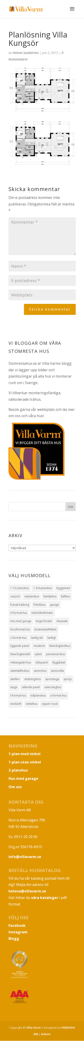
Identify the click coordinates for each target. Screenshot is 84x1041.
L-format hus (18, 638)
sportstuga (52, 679)
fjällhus (65, 596)
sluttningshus (32, 679)
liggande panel (19, 646)
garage (54, 605)
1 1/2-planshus (19, 588)
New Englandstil (20, 654)
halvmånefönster (42, 613)
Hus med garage (20, 621)
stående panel (31, 687)
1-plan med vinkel (25, 753)
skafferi (15, 679)
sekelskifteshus (19, 671)
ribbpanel (41, 662)
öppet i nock (50, 704)
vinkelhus (31, 704)
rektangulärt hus (20, 662)
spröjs (68, 679)
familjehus (49, 596)
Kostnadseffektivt (45, 629)
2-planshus (18, 770)
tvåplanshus (38, 695)
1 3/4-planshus (42, 588)
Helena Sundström (26, 53)
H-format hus (18, 613)
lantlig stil (37, 638)
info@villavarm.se (25, 856)
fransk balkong (19, 605)
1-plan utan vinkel (25, 762)
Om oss (15, 786)
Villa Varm (33, 1027)
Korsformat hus (20, 629)
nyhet (38, 654)
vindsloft (15, 704)
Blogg (14, 938)
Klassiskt (62, 621)
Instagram (18, 932)
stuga (13, 687)
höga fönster (44, 621)
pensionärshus (55, 654)
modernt (39, 646)
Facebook (17, 925)
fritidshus (39, 605)
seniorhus (40, 671)
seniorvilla (57, 671)
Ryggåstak (58, 662)
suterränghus (52, 687)
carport (15, 596)
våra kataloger (44, 897)
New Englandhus (59, 646)
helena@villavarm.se (27, 891)
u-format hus (58, 695)
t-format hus (18, 695)
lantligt (51, 638)
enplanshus (31, 596)
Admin (46, 1034)
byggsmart (63, 588)
